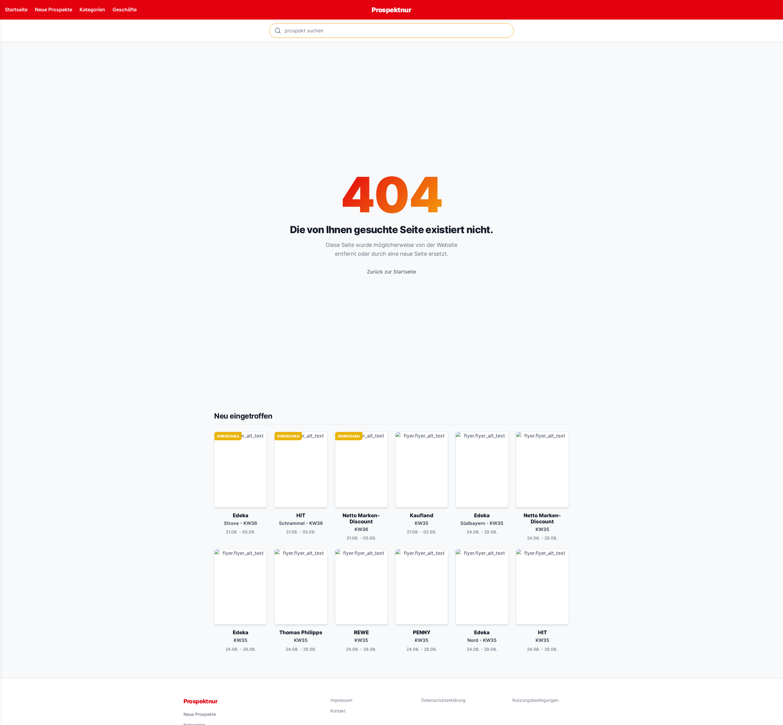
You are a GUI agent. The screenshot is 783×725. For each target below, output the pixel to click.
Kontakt (338, 710)
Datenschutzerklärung (443, 700)
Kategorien (92, 9)
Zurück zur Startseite (391, 272)
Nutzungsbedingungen (535, 700)
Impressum (341, 700)
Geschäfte (125, 9)
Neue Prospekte (53, 9)
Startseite (16, 9)
